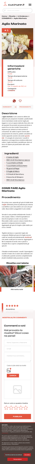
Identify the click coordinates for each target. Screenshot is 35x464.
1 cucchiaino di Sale (14, 163)
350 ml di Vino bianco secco (18, 160)
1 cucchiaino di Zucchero (16, 166)
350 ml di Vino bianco (15, 180)
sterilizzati (28, 237)
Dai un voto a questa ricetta (16, 403)
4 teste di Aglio (12, 157)
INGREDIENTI (7, 107)
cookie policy (5, 433)
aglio (4, 204)
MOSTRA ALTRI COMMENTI (14, 317)
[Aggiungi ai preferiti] (20, 101)
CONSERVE (11, 90)
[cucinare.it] (14, 4)
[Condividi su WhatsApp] (14, 102)
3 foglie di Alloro (12, 171)
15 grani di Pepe (12, 168)
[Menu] (30, 5)
